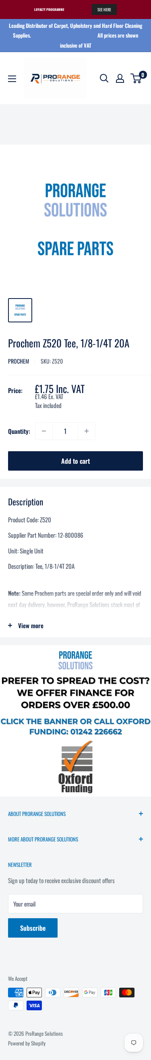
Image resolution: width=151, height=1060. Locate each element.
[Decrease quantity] (43, 431)
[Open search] (104, 78)
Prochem (18, 361)
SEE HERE (104, 9)
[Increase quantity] (86, 431)
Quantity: (19, 431)
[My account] (120, 78)
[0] (136, 78)
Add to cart (75, 461)
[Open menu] (12, 79)
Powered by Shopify (27, 1043)
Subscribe (33, 928)
